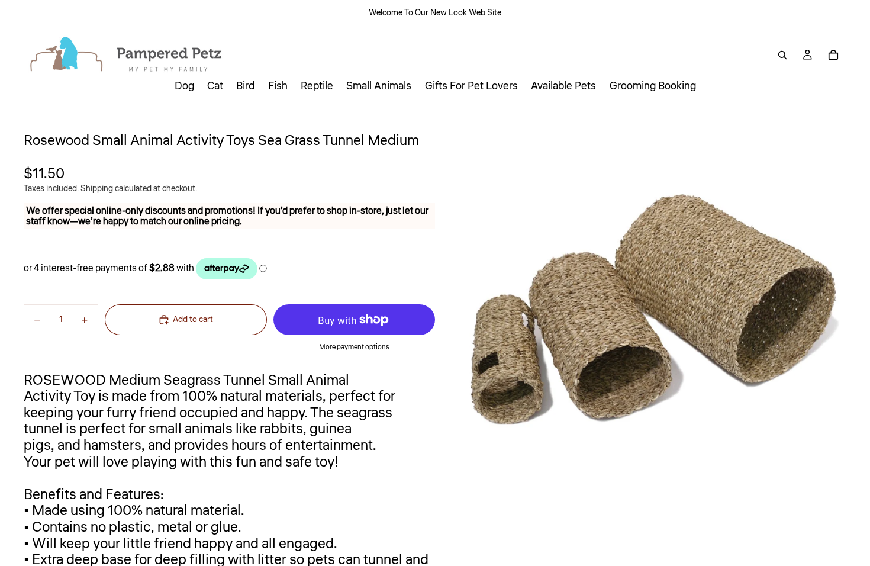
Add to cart (193, 320)
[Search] (782, 55)
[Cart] (833, 55)
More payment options (354, 347)
